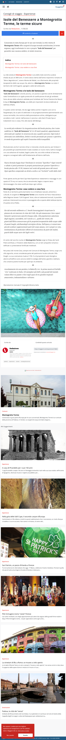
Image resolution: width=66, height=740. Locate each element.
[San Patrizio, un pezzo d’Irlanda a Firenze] (33, 542)
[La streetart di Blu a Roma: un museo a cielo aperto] (33, 640)
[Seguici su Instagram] (63, 2)
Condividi (31, 33)
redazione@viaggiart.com (50, 352)
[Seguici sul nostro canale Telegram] (50, 2)
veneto (17, 361)
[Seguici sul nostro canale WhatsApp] (54, 2)
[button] (5, 2)
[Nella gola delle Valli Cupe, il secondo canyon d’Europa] (33, 494)
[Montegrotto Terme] (33, 391)
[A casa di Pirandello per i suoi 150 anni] (33, 445)
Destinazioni (6, 707)
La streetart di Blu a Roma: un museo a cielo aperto (22, 662)
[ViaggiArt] (8, 6)
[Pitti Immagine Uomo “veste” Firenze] (33, 591)
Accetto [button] (25, 735)
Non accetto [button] (10, 735)
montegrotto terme (25, 361)
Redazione (19, 2)
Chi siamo (11, 2)
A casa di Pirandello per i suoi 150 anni (17, 468)
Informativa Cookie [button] (23, 731)
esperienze (12, 361)
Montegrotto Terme (10, 415)
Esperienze (5, 464)
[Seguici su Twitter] (60, 2)
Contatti (26, 2)
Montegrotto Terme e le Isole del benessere (20, 64)
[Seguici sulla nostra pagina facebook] (57, 2)
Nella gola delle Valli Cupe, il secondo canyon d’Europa (23, 516)
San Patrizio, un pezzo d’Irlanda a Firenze (18, 565)
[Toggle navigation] (4, 6)
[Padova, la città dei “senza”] (33, 688)
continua (21, 357)
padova (6, 361)
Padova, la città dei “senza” (12, 711)
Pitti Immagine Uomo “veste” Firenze (16, 614)
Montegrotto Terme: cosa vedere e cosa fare (21, 67)
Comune (4, 411)
